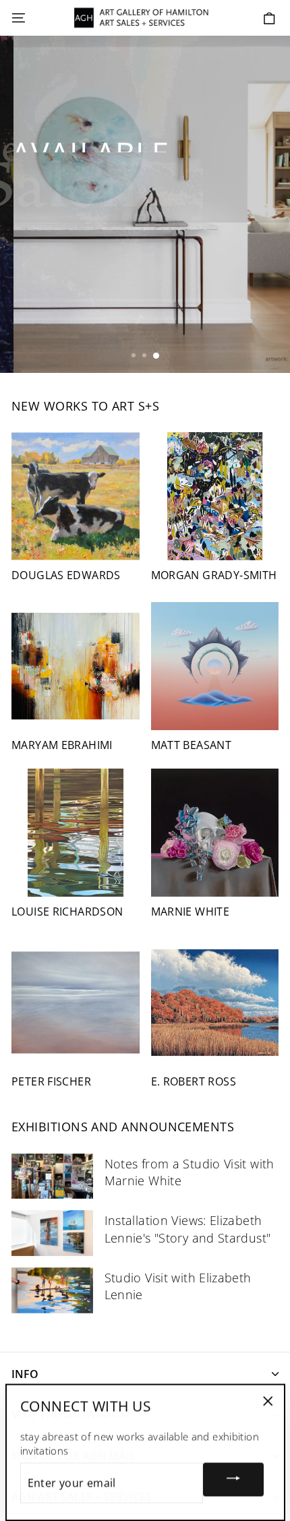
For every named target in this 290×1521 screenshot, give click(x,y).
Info (24, 1374)
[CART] (269, 18)
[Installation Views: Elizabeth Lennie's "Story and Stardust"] (52, 1233)
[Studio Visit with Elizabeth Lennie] (52, 1290)
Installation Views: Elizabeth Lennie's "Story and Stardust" (188, 1228)
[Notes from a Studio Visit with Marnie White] (52, 1176)
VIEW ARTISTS (57, 192)
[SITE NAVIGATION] (18, 18)
